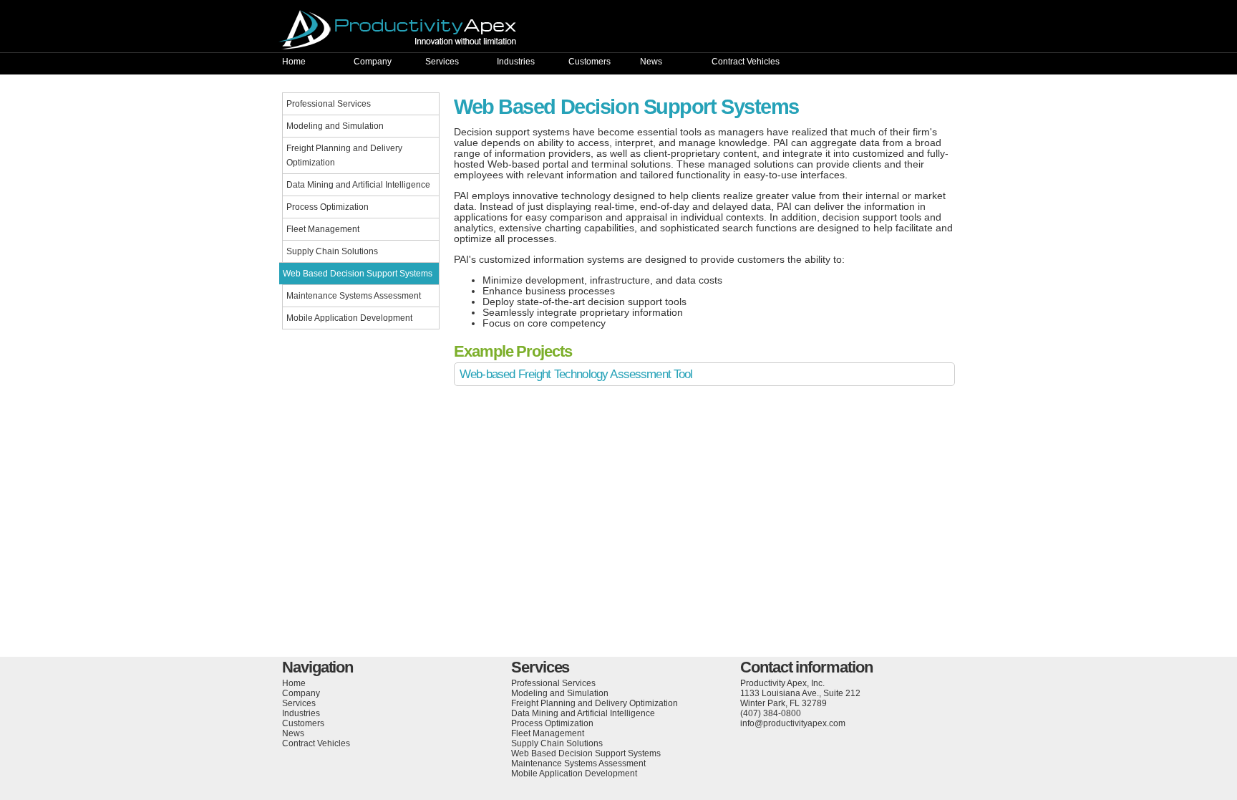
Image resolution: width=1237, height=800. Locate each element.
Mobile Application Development (349, 318)
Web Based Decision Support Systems (357, 274)
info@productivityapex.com (792, 723)
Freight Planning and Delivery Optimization (344, 155)
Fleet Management (322, 229)
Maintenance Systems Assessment (353, 296)
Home (294, 62)
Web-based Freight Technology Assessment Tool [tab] (576, 374)
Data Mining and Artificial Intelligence (358, 185)
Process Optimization (327, 207)
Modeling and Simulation (335, 126)
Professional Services (328, 104)
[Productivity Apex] (618, 29)
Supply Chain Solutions (332, 251)
